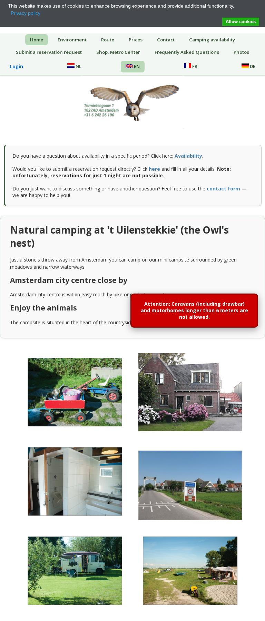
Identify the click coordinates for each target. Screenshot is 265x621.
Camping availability (212, 40)
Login (16, 66)
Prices (136, 40)
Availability (188, 155)
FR (194, 66)
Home (36, 40)
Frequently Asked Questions (187, 52)
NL (78, 66)
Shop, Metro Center (118, 52)
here (154, 169)
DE (252, 66)
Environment (72, 40)
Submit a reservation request (49, 52)
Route (107, 40)
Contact (166, 40)
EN (136, 66)
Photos (241, 52)
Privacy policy (25, 13)
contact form (223, 188)
